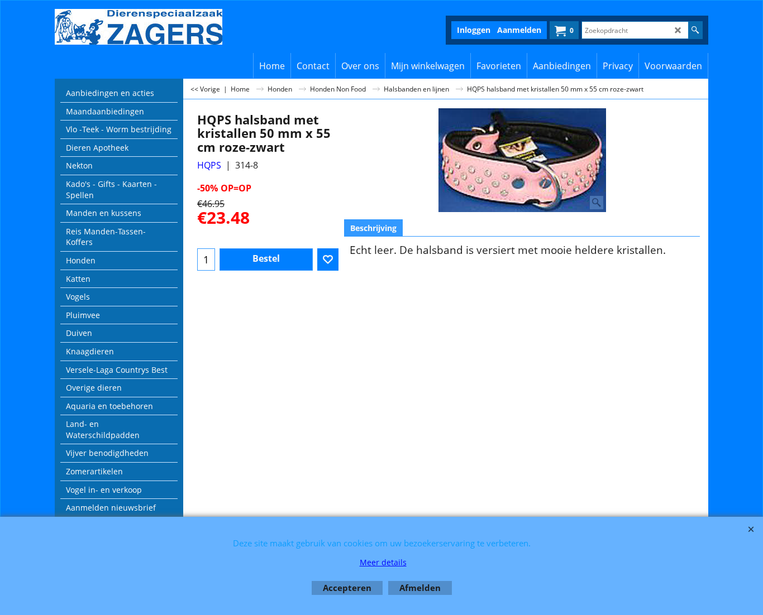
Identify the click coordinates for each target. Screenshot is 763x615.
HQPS (209, 165)
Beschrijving (373, 228)
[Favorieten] (327, 259)
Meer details (383, 562)
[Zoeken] (695, 30)
